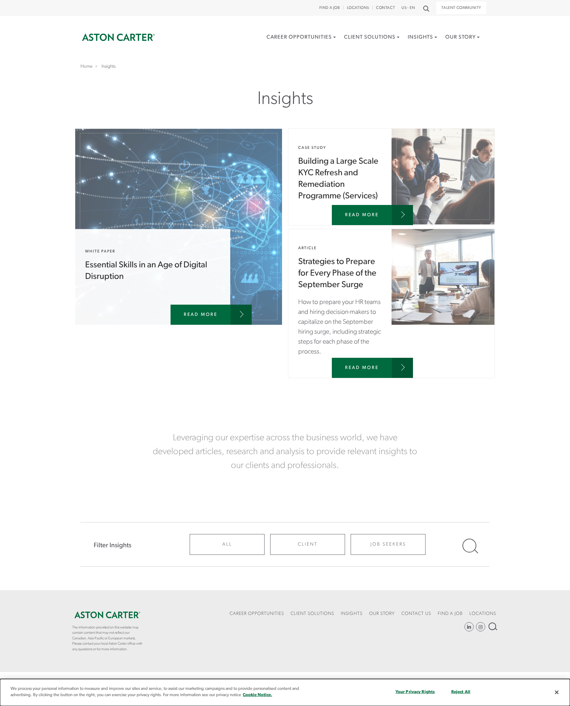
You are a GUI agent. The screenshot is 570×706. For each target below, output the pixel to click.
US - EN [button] (408, 8)
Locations (358, 8)
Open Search (469, 546)
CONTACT (385, 8)
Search (492, 626)
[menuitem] (301, 44)
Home (118, 37)
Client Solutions (370, 37)
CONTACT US (416, 613)
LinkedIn (469, 626)
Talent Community (461, 8)
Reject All (460, 692)
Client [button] (308, 544)
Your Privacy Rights (415, 692)
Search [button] (425, 8)
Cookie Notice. (257, 695)
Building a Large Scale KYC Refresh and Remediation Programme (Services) (391, 177)
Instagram (480, 626)
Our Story (460, 37)
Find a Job (329, 8)
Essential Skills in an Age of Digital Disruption (178, 226)
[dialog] (285, 692)
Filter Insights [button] (112, 545)
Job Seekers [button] (388, 544)
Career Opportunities (299, 37)
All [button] (227, 544)
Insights (420, 37)
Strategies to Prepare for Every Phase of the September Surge (391, 303)
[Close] (557, 692)
